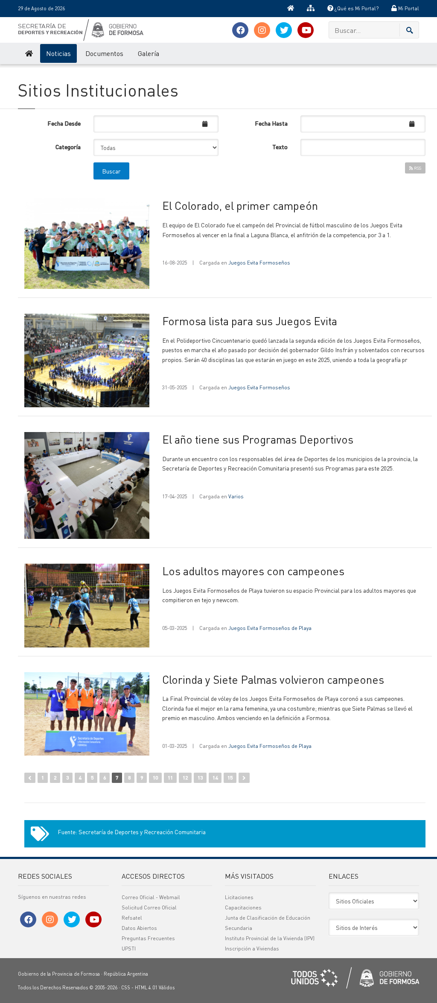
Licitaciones (239, 897)
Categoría (68, 146)
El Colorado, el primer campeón (240, 205)
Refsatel (132, 918)
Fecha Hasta (271, 123)
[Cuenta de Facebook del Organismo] (240, 30)
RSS (417, 168)
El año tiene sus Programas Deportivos (257, 439)
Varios (236, 496)
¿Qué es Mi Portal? (356, 8)
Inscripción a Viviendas (252, 948)
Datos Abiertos (139, 928)
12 (185, 777)
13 (200, 777)
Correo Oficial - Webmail (151, 897)
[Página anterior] (29, 778)
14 (215, 777)
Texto (280, 146)
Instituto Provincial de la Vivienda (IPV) (270, 938)
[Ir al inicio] (290, 8)
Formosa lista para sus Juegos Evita (249, 321)
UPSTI (129, 948)
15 (230, 777)
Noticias (58, 53)
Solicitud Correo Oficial (149, 907)
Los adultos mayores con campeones (253, 571)
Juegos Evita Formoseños (259, 262)
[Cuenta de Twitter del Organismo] (284, 30)
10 (155, 777)
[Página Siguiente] (244, 778)
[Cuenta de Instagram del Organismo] (262, 30)
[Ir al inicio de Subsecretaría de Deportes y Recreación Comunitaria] (28, 53)
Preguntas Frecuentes (148, 938)
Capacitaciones (243, 907)
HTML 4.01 (146, 988)
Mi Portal (408, 8)
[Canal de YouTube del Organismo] (305, 30)
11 (170, 777)
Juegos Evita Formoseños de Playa (270, 628)
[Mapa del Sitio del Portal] (310, 8)
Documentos (104, 53)
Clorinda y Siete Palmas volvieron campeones (273, 679)
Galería (148, 53)
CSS (125, 988)
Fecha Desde (64, 123)
